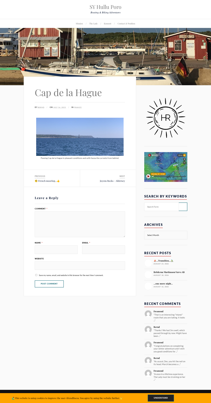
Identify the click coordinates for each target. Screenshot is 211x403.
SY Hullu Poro (105, 6)
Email (86, 243)
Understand (161, 398)
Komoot (107, 23)
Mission (79, 23)
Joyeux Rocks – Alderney (112, 180)
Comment (41, 209)
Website (39, 259)
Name (39, 243)
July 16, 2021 (59, 107)
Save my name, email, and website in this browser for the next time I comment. (71, 275)
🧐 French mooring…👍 (47, 180)
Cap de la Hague (68, 92)
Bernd (41, 107)
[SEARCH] (183, 207)
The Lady (93, 23)
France (78, 107)
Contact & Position (126, 23)
